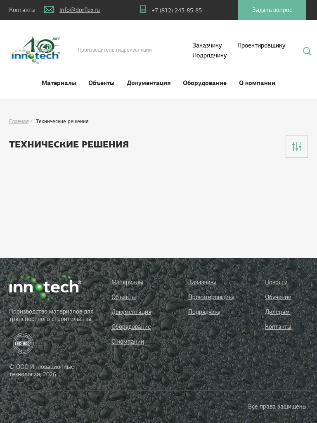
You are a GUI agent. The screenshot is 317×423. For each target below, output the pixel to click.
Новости (276, 282)
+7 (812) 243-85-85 (176, 10)
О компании (257, 83)
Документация (148, 83)
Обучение (278, 297)
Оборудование (205, 83)
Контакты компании (19, 13)
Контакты (278, 326)
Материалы (59, 83)
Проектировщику (261, 45)
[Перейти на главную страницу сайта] (45, 287)
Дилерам (277, 312)
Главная (18, 121)
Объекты (101, 83)
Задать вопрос (272, 10)
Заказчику (207, 45)
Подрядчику (209, 55)
